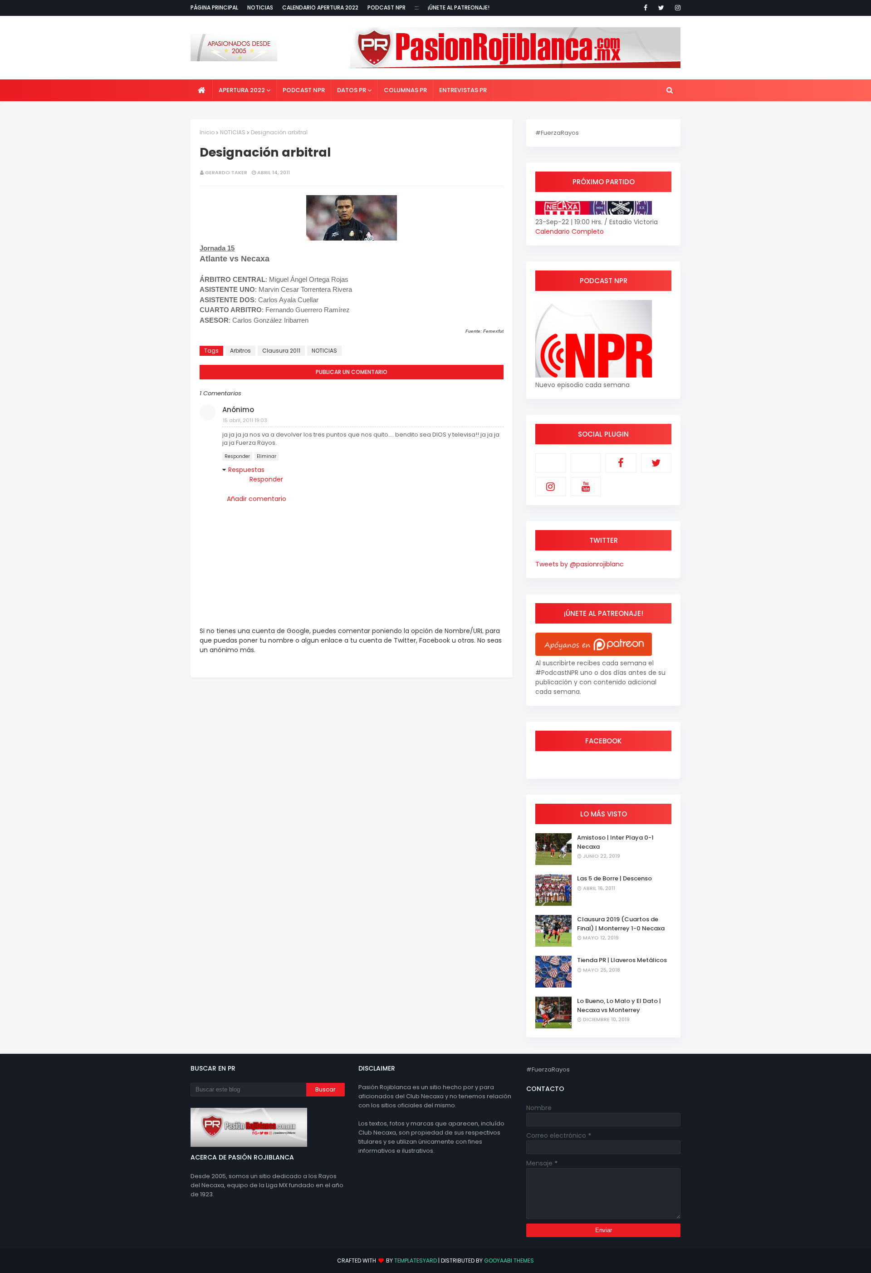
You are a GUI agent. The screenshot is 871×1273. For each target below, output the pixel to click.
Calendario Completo (569, 231)
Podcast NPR (386, 7)
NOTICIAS (232, 132)
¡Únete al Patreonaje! (458, 7)
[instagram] (676, 7)
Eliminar (266, 456)
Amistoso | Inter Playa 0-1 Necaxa (615, 842)
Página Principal (214, 7)
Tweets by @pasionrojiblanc (579, 564)
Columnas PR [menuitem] (405, 90)
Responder (237, 456)
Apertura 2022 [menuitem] (242, 90)
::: (417, 7)
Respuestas (246, 469)
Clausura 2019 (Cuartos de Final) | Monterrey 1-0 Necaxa (621, 924)
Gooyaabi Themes (509, 1260)
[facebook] (646, 7)
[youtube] (586, 486)
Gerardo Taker (226, 172)
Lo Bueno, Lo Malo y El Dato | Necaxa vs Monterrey (619, 1005)
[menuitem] (202, 90)
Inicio (207, 132)
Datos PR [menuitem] (351, 90)
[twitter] (661, 7)
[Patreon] (550, 462)
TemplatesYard (415, 1260)
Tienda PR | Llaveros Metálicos (622, 960)
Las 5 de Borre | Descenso (614, 878)
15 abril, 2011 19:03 (245, 420)
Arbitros (240, 350)
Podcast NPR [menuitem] (304, 90)
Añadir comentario (256, 498)
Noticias (260, 7)
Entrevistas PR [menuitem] (463, 90)
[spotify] (586, 462)
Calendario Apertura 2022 (320, 7)
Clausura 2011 (281, 350)
